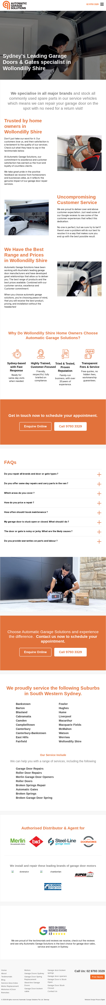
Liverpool (65, 716)
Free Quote (97, 977)
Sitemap (46, 999)
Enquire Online (35, 426)
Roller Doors (24, 781)
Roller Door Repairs (29, 772)
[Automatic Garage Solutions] (15, 5)
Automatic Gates (27, 789)
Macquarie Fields (70, 724)
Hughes (64, 708)
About (3, 973)
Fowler (63, 703)
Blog (3, 980)
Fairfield (21, 741)
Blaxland (21, 712)
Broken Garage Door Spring (34, 797)
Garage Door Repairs (29, 768)
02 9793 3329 (92, 4)
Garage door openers (57, 976)
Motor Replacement (10, 986)
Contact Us (52, 991)
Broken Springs (26, 793)
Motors (27, 970)
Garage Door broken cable (33, 990)
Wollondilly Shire (70, 741)
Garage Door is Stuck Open (57, 980)
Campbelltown (25, 724)
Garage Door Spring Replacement (33, 978)
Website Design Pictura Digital (95, 999)
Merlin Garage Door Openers (35, 776)
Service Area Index (9, 983)
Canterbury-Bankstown (31, 733)
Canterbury (23, 728)
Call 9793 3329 (70, 426)
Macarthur (65, 720)
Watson (64, 733)
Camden (21, 720)
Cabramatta (23, 716)
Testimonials (6, 977)
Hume (62, 712)
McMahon (65, 728)
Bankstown (23, 703)
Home (4, 970)
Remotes (5, 993)
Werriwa (64, 737)
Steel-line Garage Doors (32, 984)
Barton (20, 708)
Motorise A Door (8, 989)
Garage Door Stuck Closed (56, 986)
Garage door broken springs (57, 971)
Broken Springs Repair (31, 785)
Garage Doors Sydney (34, 973)
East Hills (22, 737)
